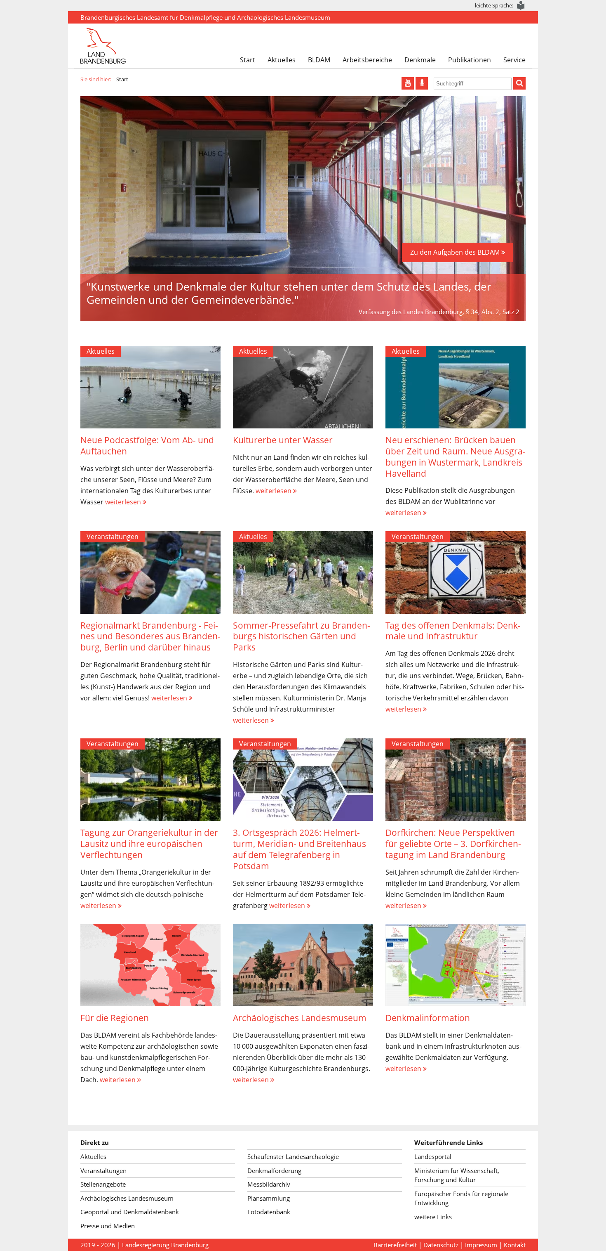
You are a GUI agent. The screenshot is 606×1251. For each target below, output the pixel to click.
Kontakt (515, 1245)
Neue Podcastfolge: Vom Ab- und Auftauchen (147, 445)
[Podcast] (422, 83)
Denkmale (420, 59)
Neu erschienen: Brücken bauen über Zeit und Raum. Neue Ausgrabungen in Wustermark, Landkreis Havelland (455, 456)
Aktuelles (282, 59)
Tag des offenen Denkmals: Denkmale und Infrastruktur (453, 631)
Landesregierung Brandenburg (165, 1245)
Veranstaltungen (113, 536)
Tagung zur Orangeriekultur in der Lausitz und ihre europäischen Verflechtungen (149, 844)
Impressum (481, 1245)
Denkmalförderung (274, 1170)
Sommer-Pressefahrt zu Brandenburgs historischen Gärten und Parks (301, 636)
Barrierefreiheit (395, 1245)
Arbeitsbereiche (367, 59)
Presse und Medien (107, 1226)
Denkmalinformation (427, 1018)
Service (514, 59)
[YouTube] (408, 83)
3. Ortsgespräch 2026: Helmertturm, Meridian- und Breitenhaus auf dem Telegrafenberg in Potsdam (299, 849)
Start (247, 59)
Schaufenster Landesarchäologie (293, 1156)
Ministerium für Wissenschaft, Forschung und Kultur (456, 1175)
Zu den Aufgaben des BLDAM (455, 252)
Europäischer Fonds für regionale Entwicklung (461, 1198)
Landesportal (432, 1156)
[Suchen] (519, 83)
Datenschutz (440, 1245)
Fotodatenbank (268, 1212)
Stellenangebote (103, 1184)
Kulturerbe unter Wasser (283, 440)
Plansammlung (268, 1198)
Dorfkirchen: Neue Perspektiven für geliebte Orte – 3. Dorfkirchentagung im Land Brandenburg (453, 844)
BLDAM (319, 59)
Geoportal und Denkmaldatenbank (129, 1212)
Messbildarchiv (268, 1184)
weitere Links (433, 1217)
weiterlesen (124, 501)
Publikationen (469, 59)
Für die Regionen (114, 1018)
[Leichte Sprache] (521, 5)
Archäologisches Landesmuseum (299, 1018)
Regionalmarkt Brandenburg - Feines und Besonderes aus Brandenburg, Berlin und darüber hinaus (150, 636)
